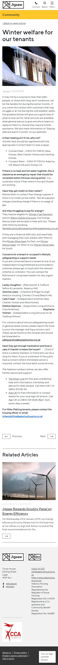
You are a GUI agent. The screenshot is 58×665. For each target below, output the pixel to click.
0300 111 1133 (38, 569)
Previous (17, 436)
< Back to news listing (14, 23)
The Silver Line (17, 378)
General (6, 91)
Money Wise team (16, 241)
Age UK (13, 392)
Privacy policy (20, 652)
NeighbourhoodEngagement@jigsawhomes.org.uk (30, 228)
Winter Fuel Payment (41, 214)
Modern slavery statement (15, 655)
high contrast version (47, 657)
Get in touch (8, 658)
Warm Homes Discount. (23, 217)
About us (6, 652)
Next (43, 436)
